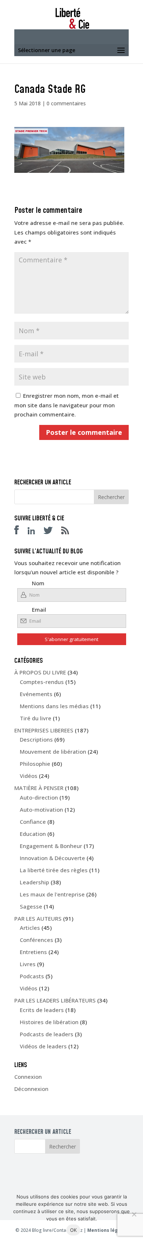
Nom (38, 583)
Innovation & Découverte (52, 858)
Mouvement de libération (53, 751)
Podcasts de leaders (46, 1034)
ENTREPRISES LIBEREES (43, 730)
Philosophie (35, 763)
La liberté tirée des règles (54, 870)
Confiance (33, 821)
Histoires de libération (49, 1022)
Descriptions (36, 739)
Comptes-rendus (42, 681)
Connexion (28, 1076)
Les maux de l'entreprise (52, 894)
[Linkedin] (34, 532)
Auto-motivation (41, 809)
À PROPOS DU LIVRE (40, 672)
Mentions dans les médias (54, 706)
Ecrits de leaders (42, 1009)
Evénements (36, 694)
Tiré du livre (35, 718)
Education (33, 833)
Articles (30, 927)
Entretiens (33, 952)
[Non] (134, 1214)
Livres (28, 964)
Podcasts (32, 976)
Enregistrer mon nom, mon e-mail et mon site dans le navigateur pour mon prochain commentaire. (66, 405)
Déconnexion (31, 1088)
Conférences (36, 939)
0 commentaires (66, 103)
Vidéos (28, 775)
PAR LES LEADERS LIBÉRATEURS (55, 1000)
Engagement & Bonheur (51, 845)
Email (39, 609)
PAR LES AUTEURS (38, 918)
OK (73, 1230)
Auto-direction (39, 797)
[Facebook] (20, 532)
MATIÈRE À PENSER (38, 787)
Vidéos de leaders (43, 1046)
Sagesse (31, 906)
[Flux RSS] (68, 532)
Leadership (34, 882)
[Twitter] (52, 532)
